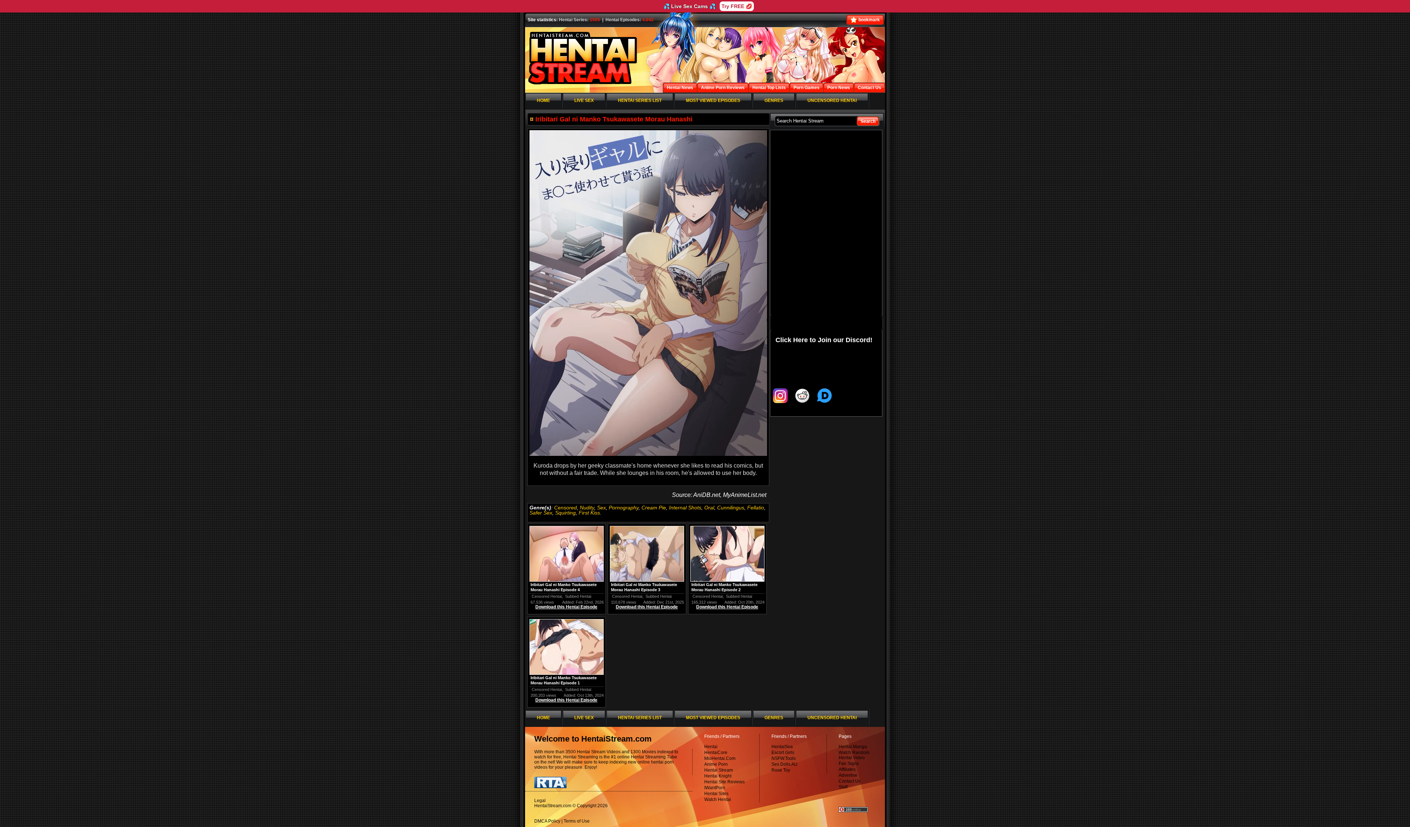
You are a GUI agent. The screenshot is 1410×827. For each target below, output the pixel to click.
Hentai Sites (716, 793)
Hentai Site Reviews (724, 781)
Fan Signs (849, 763)
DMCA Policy (547, 821)
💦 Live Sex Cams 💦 (690, 6)
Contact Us (850, 781)
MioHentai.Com (719, 758)
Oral (709, 508)
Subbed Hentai (578, 596)
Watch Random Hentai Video (854, 755)
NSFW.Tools (783, 758)
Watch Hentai (717, 799)
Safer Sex (540, 513)
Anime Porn (716, 764)
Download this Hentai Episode (566, 607)
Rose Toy (780, 770)
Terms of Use (577, 821)
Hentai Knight (717, 776)
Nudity (587, 508)
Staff (843, 787)
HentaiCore (715, 752)
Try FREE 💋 (737, 6)
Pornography (624, 508)
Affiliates (847, 769)
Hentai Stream (718, 770)
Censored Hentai (547, 596)
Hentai (710, 746)
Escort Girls (782, 752)
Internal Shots (685, 508)
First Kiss (589, 513)
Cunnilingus (730, 508)
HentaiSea (782, 746)
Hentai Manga (853, 746)
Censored (565, 508)
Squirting (565, 513)
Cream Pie (653, 508)
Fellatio (755, 508)
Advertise (848, 775)
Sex (601, 508)
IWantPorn (714, 787)
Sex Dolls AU (784, 764)
